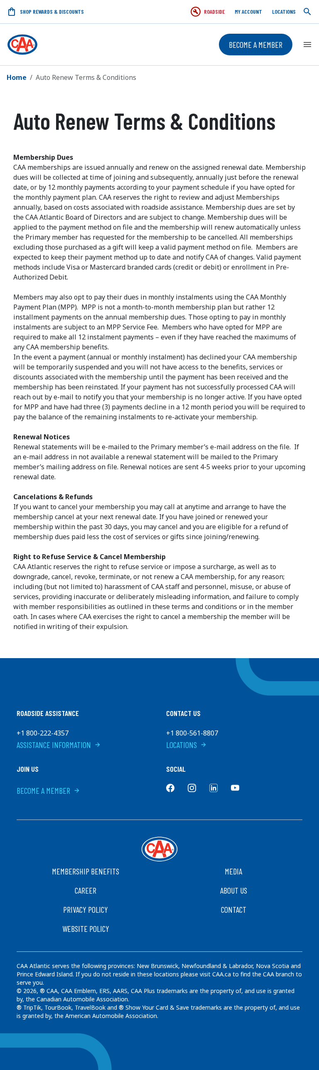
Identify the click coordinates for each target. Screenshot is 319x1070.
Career (85, 890)
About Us (233, 890)
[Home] (22, 44)
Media (233, 871)
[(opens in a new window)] (170, 788)
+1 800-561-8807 (192, 733)
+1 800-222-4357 (43, 733)
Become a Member (255, 45)
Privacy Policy (85, 909)
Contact (233, 909)
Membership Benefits (85, 871)
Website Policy (85, 929)
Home (17, 77)
